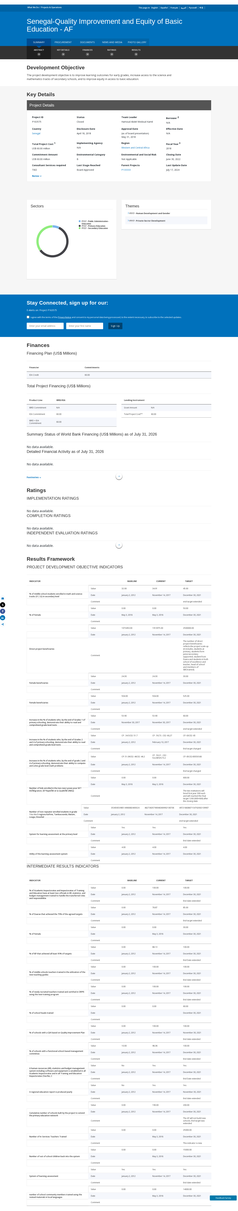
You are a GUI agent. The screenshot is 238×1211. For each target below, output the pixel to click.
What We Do (33, 7)
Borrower (172, 118)
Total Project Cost (43, 144)
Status (81, 117)
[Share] (2, 611)
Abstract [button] (39, 50)
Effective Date (174, 128)
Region (125, 143)
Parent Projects (130, 165)
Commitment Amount (45, 154)
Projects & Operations (51, 7)
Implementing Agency (90, 143)
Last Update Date (176, 165)
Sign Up (115, 325)
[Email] (2, 598)
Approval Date (129, 128)
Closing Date (173, 154)
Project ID (37, 117)
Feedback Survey (223, 1198)
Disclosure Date (86, 128)
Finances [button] (87, 50)
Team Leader (129, 117)
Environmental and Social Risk (138, 154)
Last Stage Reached (88, 165)
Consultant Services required (49, 165)
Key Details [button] (63, 50)
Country (36, 128)
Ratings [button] (111, 50)
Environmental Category (91, 154)
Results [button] (136, 50)
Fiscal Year (173, 144)
